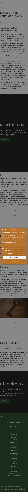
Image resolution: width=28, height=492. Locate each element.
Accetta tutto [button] (14, 257)
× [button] (24, 229)
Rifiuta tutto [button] (14, 261)
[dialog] (14, 246)
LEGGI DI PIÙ (5, 239)
